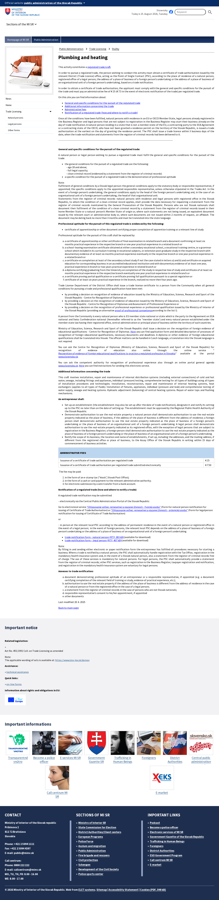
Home (9, 105)
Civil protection (88, 860)
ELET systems (86, 889)
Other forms (14, 130)
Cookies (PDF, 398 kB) (153, 889)
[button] (22, 23)
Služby (115, 48)
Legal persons (15, 124)
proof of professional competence (134, 310)
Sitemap (102, 889)
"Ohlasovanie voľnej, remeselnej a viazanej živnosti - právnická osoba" (149, 510)
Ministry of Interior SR (92, 823)
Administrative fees (75, 109)
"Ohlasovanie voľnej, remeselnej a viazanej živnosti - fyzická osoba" (124, 507)
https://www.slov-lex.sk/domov (72, 660)
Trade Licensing (13, 111)
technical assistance (17, 672)
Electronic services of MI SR (166, 832)
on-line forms (14, 684)
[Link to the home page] (23, 12)
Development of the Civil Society (98, 869)
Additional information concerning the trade (89, 106)
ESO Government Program (166, 855)
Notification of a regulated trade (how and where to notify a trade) (101, 112)
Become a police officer (164, 827)
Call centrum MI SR (161, 860)
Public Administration (46, 39)
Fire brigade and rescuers (94, 855)
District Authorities (162, 850)
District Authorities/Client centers (99, 832)
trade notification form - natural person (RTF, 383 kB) (94, 537)
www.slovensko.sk (68, 356)
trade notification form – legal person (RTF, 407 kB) (93, 540)
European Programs (90, 837)
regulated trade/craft (99, 67)
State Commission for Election (97, 827)
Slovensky (162, 10)
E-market (155, 864)
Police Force (85, 841)
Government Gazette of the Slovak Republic (177, 837)
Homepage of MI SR (18, 39)
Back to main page (68, 607)
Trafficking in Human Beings (167, 841)
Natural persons (15, 117)
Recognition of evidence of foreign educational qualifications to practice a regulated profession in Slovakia (116, 353)
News (8, 98)
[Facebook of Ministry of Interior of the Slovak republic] (171, 12)
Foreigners (156, 846)
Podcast (155, 823)
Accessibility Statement (123, 889)
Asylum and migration (92, 846)
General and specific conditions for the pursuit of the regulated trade (102, 103)
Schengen (84, 864)
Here (133, 331)
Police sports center (90, 874)
